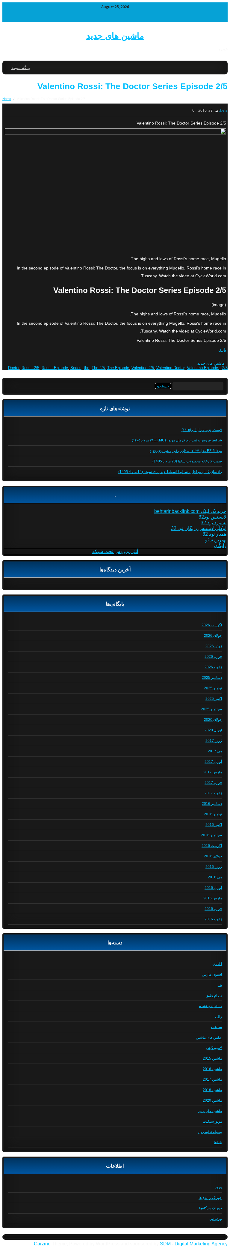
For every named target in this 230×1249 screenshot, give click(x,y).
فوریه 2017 (213, 783)
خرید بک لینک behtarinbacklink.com (190, 511)
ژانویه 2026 (213, 667)
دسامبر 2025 (212, 678)
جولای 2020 (213, 720)
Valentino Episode (202, 368)
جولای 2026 (213, 636)
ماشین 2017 (212, 1079)
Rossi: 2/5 (30, 368)
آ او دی (217, 964)
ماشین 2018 (212, 1090)
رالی (218, 1016)
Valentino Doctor (170, 368)
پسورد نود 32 (213, 522)
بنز (220, 985)
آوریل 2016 (213, 888)
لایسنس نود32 (212, 516)
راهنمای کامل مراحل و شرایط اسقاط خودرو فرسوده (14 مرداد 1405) (170, 472)
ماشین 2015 (212, 1058)
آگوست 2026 (212, 625)
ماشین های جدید (115, 36)
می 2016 (215, 877)
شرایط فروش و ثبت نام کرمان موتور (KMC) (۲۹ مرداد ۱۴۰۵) (177, 440)
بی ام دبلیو (214, 995)
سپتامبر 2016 (211, 835)
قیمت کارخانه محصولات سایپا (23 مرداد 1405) (187, 461)
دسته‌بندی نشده (210, 1006)
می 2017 (215, 751)
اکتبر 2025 (213, 699)
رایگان (220, 545)
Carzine (43, 1243)
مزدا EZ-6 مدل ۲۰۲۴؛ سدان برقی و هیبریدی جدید (186, 451)
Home (6, 99)
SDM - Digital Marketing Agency (194, 1243)
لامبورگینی (214, 1048)
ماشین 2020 (212, 1100)
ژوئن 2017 (213, 741)
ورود (218, 1187)
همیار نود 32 (214, 534)
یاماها (218, 1142)
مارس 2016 (212, 898)
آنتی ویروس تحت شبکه (115, 551)
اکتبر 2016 (213, 825)
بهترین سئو (215, 539)
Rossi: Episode (55, 368)
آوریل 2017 (213, 762)
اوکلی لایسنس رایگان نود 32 (198, 528)
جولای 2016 (213, 856)
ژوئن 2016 (213, 867)
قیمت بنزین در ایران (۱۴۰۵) (201, 430)
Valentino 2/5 (142, 368)
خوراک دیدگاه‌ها (210, 1208)
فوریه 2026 (213, 657)
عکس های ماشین (209, 1037)
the (86, 368)
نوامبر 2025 (213, 688)
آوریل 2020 (213, 730)
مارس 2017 (212, 772)
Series (75, 368)
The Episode (118, 368)
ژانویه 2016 (213, 919)
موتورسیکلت (212, 1121)
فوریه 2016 (213, 909)
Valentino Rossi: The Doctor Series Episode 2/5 (132, 86)
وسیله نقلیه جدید (210, 1132)
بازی (222, 349)
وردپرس (215, 1219)
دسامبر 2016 (212, 804)
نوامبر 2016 (213, 814)
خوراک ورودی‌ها (210, 1198)
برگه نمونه (20, 67)
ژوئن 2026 (213, 646)
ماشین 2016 (212, 1069)
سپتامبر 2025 (211, 709)
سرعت (216, 1027)
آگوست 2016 (212, 846)
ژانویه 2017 (213, 793)
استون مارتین (212, 974)
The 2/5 (98, 368)
